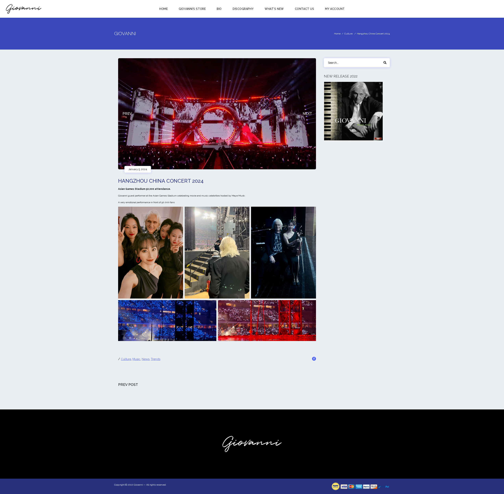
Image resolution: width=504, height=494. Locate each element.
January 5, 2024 (137, 169)
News (145, 359)
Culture (348, 33)
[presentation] (127, 114)
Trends (155, 359)
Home (337, 33)
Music (136, 359)
